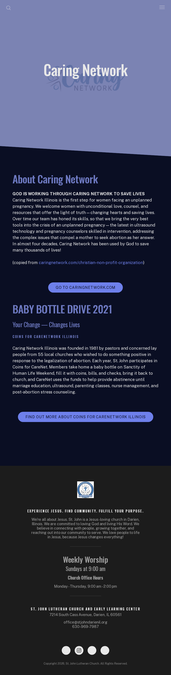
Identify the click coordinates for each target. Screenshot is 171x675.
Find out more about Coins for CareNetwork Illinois (85, 417)
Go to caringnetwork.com (86, 287)
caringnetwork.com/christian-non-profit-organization (91, 262)
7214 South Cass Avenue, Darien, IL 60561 (85, 614)
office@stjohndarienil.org (85, 622)
